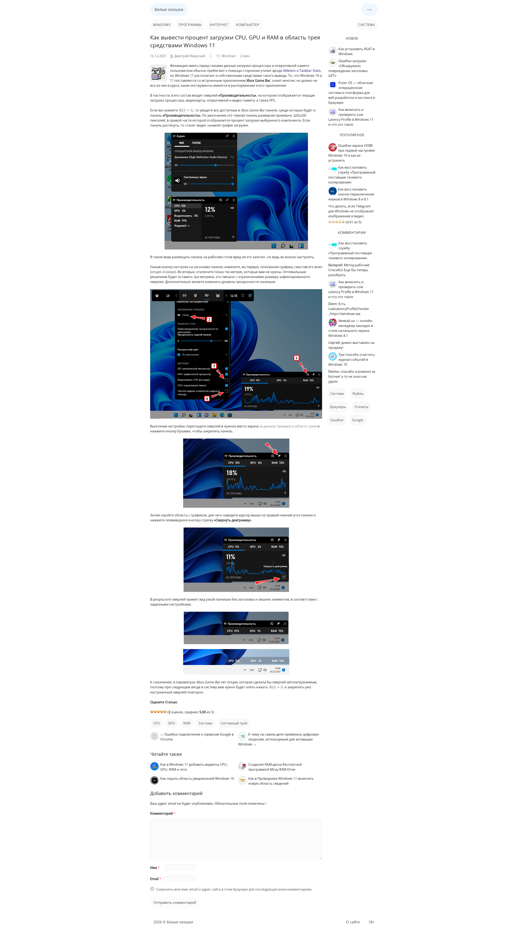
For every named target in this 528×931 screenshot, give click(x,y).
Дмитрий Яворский (189, 56)
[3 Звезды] (158, 711)
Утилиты (361, 407)
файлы (357, 393)
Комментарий (163, 813)
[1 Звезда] (151, 711)
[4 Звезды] (161, 711)
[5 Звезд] (165, 711)
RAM (186, 723)
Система (366, 24)
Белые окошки (168, 9)
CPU (156, 723)
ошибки (336, 420)
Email (155, 879)
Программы (190, 24)
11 (218, 56)
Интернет (219, 24)
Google (357, 420)
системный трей (233, 723)
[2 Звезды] (155, 711)
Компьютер (247, 24)
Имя (155, 867)
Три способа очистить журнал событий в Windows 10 (351, 359)
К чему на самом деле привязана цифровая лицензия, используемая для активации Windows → (278, 739)
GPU (171, 723)
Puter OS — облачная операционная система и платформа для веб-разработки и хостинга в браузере (351, 92)
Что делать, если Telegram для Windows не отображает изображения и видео (351, 211)
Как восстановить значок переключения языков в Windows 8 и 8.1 (351, 194)
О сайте (353, 921)
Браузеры (338, 407)
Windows (162, 24)
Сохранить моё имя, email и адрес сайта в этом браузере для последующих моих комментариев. (234, 889)
